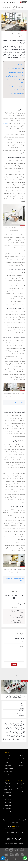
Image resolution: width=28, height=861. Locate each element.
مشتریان (8, 762)
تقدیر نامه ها (21, 759)
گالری (8, 775)
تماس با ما (14, 817)
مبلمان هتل (21, 780)
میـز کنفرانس (8, 786)
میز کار (10, 518)
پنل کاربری (8, 756)
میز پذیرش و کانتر (8, 789)
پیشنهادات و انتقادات (8, 768)
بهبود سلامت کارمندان (18, 90)
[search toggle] (5, 2)
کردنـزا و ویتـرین (8, 793)
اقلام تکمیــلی (8, 812)
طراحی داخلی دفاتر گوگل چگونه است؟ (15, 402)
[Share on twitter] (15, 596)
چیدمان (22, 706)
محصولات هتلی (21, 788)
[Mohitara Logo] (23, 3)
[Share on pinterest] (12, 596)
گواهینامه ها (21, 762)
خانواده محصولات (8, 772)
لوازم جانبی (8, 805)
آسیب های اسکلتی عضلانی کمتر (15, 68)
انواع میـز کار (8, 783)
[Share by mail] (14, 598)
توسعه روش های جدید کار (17, 93)
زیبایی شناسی (21, 711)
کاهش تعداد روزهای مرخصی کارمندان (14, 76)
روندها (21, 791)
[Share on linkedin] (5, 596)
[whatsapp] (19, 596)
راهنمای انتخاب (20, 713)
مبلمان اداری (20, 65)
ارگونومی (22, 708)
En (7, 2)
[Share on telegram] (9, 596)
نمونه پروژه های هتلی (21, 784)
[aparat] (20, 839)
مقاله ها (8, 759)
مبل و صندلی (8, 799)
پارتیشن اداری (8, 802)
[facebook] (12, 839)
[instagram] (8, 839)
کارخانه (21, 756)
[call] (3, 858)
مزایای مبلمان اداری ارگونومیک (16, 72)
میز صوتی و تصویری (8, 809)
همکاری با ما (8, 765)
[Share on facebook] (22, 596)
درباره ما (21, 765)
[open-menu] (2, 2)
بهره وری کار (20, 604)
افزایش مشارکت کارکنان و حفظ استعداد (14, 86)
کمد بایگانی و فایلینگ (8, 796)
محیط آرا (21, 753)
